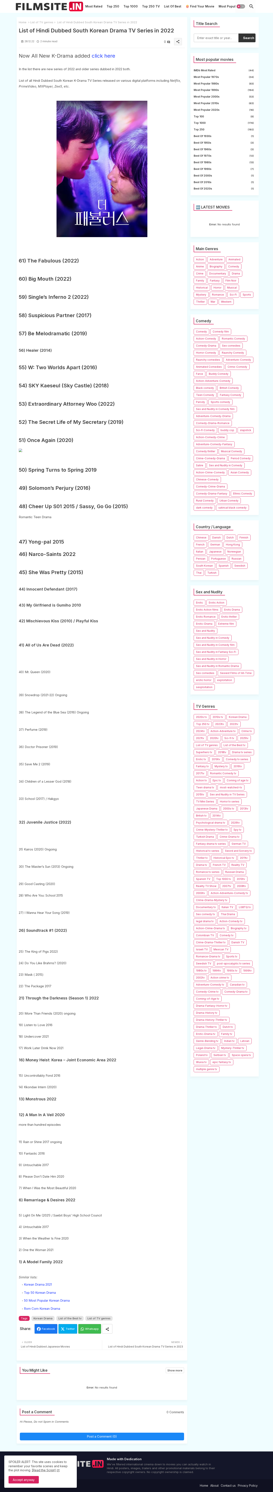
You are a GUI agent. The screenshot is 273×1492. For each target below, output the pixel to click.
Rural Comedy (205, 500)
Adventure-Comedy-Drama (213, 416)
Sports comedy (220, 402)
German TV (239, 843)
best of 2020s (224, 188)
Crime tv (246, 731)
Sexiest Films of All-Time (236, 673)
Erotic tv (201, 759)
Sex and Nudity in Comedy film (215, 409)
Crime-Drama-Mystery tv (211, 900)
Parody (200, 402)
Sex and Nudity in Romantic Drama (217, 666)
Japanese (215, 551)
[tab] (94, 7)
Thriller (200, 301)
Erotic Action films (207, 609)
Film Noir (230, 280)
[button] (241, 6)
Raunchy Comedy (233, 352)
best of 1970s (224, 155)
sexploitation (204, 687)
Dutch (230, 537)
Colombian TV (205, 935)
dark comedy (204, 507)
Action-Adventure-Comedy (213, 380)
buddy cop (227, 430)
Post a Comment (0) (102, 1436)
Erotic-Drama (204, 623)
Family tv (226, 1034)
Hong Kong (233, 544)
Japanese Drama (206, 808)
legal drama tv (205, 921)
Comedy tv (227, 935)
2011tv (244, 857)
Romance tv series (207, 872)
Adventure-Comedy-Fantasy (214, 444)
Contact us (228, 1485)
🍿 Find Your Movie (200, 6)
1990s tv (232, 970)
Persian (200, 558)
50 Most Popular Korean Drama (47, 1300)
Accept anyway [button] (24, 1480)
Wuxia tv (201, 1062)
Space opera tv (241, 1055)
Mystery (201, 294)
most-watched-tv (231, 787)
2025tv (244, 738)
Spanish (224, 565)
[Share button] (107, 1329)
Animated (234, 259)
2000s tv (228, 808)
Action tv (201, 780)
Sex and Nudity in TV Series (227, 794)
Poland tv (202, 1055)
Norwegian (234, 551)
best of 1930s (224, 136)
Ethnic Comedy (242, 493)
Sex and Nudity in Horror (211, 659)
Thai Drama (228, 914)
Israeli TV (202, 949)
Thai (199, 572)
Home (22, 22)
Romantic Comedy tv (223, 773)
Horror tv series (229, 801)
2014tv (216, 815)
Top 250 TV (151, 6)
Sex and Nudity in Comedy (225, 465)
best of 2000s (224, 175)
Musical (232, 287)
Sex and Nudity (205, 630)
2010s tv (218, 717)
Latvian (244, 1041)
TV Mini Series (205, 801)
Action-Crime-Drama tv (210, 928)
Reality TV (237, 864)
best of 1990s (224, 169)
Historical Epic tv (223, 857)
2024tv (200, 731)
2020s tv (201, 717)
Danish (216, 537)
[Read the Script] (44, 1470)
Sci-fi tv (229, 738)
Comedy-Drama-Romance (212, 423)
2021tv (200, 738)
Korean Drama (42, 1318)
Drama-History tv (206, 1012)
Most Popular (229, 6)
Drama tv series (242, 752)
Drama (236, 273)
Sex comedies (231, 345)
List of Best (172, 6)
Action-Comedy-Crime (210, 437)
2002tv (200, 977)
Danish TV (237, 942)
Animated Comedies (209, 366)
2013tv (244, 808)
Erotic (199, 602)
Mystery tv (221, 766)
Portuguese (218, 558)
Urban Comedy (228, 500)
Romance (218, 294)
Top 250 (113, 6)
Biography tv (239, 928)
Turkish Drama (205, 836)
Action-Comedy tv (231, 921)
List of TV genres (41, 22)
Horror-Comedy (206, 352)
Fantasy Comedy (230, 395)
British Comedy (229, 387)
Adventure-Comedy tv (210, 984)
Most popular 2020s (224, 109)
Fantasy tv (202, 766)
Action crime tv (220, 977)
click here (103, 56)
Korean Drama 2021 (38, 1284)
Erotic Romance (206, 616)
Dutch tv (228, 1026)
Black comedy (205, 387)
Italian (199, 551)
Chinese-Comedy (207, 479)
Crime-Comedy (237, 366)
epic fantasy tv (221, 1062)
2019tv (216, 759)
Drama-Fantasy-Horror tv (211, 1005)
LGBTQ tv (245, 907)
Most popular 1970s (224, 77)
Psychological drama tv (210, 822)
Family (200, 280)
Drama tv (201, 864)
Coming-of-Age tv (207, 998)
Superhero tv (204, 752)
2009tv (200, 893)
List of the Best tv (69, 1318)
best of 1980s (224, 162)
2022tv (234, 724)
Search (248, 38)
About (214, 1485)
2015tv (200, 794)
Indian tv (229, 1041)
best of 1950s (224, 142)
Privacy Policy (248, 1485)
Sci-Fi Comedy (205, 430)
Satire (199, 465)
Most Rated (93, 6)
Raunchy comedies (208, 359)
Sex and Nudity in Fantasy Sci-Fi (216, 651)
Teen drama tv (205, 787)
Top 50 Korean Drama (40, 1293)
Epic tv (217, 780)
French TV (219, 864)
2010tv (241, 879)
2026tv (235, 822)
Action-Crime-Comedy (210, 472)
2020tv (214, 738)
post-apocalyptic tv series (233, 963)
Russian (236, 558)
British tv (201, 815)
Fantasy (215, 280)
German (215, 544)
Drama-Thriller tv (206, 1026)
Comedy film (221, 331)
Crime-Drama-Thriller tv (211, 942)
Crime (199, 273)
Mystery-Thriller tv (232, 1048)
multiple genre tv (206, 1069)
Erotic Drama (232, 609)
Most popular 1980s (224, 83)
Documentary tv (206, 907)
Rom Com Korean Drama (42, 1309)
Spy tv (237, 829)
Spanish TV (203, 879)
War (213, 301)
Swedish (239, 565)
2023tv (219, 724)
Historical (202, 287)
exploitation (224, 680)
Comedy (233, 266)
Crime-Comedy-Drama (210, 458)
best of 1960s (224, 149)
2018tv (222, 752)
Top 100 (224, 116)
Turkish (211, 572)
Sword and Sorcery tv (238, 850)
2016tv (238, 766)
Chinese (201, 537)
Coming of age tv (237, 780)
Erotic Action (216, 602)
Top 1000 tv (223, 879)
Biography (216, 266)
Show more (174, 1370)
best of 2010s (224, 182)
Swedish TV (203, 963)
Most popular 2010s (224, 103)
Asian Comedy (240, 472)
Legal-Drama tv (205, 1048)
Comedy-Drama (206, 345)
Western (226, 301)
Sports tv (231, 956)
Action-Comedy (206, 338)
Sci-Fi (233, 294)
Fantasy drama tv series (211, 843)
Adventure (216, 259)
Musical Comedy (231, 451)
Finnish (244, 537)
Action (200, 259)
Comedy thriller (205, 451)
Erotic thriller (229, 616)
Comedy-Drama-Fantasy (211, 493)
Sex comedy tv (205, 914)
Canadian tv (237, 984)
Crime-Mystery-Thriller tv (212, 829)
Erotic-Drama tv (205, 1034)
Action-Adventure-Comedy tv (229, 893)
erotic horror (203, 680)
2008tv (241, 886)
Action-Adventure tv (223, 731)
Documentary (217, 273)
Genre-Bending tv (207, 1041)
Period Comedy (241, 458)
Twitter (70, 1328)
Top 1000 (130, 6)
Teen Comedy (205, 395)
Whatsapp (92, 1328)
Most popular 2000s (224, 96)
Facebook (48, 1328)
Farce (199, 373)
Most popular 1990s (224, 90)
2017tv (200, 773)
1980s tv (201, 970)
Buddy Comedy (218, 373)
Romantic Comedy (233, 338)
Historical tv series (207, 850)
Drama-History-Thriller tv (211, 1019)
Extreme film (226, 623)
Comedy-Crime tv (207, 991)
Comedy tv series (237, 759)
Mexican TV (220, 949)
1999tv (247, 970)
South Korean (204, 565)
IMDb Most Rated (224, 70)
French (200, 544)
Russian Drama (234, 872)
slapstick (245, 430)
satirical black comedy (232, 507)
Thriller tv (202, 857)
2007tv (226, 886)
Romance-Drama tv (208, 956)
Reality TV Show (206, 886)
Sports (247, 294)
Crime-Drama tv (230, 836)
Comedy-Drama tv (236, 991)
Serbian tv (219, 1055)
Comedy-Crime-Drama (210, 486)
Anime (200, 266)
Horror (217, 287)
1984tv (216, 970)
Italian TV (227, 907)
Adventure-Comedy (238, 359)
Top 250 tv (202, 724)
